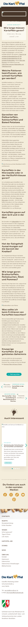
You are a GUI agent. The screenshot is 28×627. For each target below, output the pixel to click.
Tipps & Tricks (6, 534)
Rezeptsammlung (7, 523)
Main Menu (1, 3)
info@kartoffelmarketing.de (14, 592)
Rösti (24, 299)
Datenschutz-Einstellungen (10, 563)
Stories (4, 545)
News (4, 550)
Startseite (6, 516)
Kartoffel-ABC (7, 541)
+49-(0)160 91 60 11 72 (11, 590)
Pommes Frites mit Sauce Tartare (13, 364)
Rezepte (5, 521)
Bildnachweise (6, 566)
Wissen (4, 530)
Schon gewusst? (14, 24)
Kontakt (4, 557)
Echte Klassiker (6, 525)
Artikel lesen (8, 463)
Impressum (5, 559)
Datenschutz (6, 561)
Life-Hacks (5, 536)
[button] (26, 445)
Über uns (5, 554)
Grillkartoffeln (15, 221)
